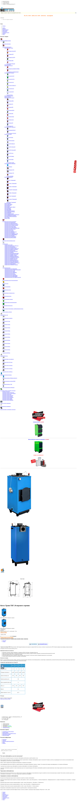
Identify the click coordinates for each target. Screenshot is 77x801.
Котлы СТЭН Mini (10, 176)
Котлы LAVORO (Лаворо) (9, 72)
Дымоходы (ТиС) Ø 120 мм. (7, 365)
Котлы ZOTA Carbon (10, 162)
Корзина (4, 743)
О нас (4, 34)
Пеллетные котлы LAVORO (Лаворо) (11, 225)
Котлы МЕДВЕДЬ (8, 208)
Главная (4, 792)
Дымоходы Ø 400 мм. (6, 352)
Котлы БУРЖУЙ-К (8, 212)
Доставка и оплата (6, 32)
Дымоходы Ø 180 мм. (6, 337)
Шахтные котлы (5, 283)
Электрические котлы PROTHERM (11, 276)
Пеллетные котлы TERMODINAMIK (11, 233)
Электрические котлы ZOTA (10, 273)
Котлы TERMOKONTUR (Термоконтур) (12, 214)
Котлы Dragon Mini (10, 100)
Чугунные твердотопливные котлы (9, 240)
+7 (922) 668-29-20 (6, 2)
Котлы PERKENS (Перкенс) (10, 210)
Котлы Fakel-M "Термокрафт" (12, 189)
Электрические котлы (6, 267)
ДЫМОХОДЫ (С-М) (4, 315)
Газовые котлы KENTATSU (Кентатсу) (11, 245)
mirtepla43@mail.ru (6, 1)
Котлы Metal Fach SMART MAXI (12, 71)
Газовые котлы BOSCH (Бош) (10, 250)
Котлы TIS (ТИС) (8, 64)
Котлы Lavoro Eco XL (11, 79)
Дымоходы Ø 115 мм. (6, 321)
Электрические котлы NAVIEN (10, 274)
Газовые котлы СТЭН (8, 244)
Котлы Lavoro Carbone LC (11, 85)
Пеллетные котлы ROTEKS (10, 235)
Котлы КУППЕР (8, 203)
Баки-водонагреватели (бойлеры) (8, 387)
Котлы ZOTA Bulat (10, 159)
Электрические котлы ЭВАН (10, 271)
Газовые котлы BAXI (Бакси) (10, 246)
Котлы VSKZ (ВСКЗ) (8, 204)
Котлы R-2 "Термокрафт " (11, 180)
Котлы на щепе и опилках (7, 311)
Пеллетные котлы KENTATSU (10, 222)
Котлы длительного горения (8, 299)
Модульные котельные (7, 43)
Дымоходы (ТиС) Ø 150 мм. (7, 368)
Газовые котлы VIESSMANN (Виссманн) (12, 262)
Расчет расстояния (6, 735)
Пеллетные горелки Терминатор (8, 392)
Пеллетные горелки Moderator (8, 400)
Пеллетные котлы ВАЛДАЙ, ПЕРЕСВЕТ (12, 228)
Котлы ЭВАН (7, 217)
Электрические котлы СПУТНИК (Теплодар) (13, 277)
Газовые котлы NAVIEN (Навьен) (11, 247)
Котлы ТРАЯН (7, 206)
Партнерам (4, 739)
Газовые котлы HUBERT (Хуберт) (11, 255)
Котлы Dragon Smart (10, 116)
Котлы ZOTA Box (10, 137)
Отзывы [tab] (4, 641)
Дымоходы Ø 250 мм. (6, 343)
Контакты (4, 28)
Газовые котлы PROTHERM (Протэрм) (12, 260)
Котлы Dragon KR (10, 107)
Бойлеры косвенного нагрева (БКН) (9, 381)
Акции (4, 27)
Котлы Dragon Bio (10, 113)
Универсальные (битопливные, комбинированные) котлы (13, 308)
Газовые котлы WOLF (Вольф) (10, 263)
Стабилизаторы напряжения (5, 406)
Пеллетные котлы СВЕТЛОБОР (10, 236)
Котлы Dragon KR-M (10, 110)
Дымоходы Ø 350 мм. (6, 349)
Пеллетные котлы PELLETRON (10, 237)
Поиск (4, 742)
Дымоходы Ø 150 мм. (6, 330)
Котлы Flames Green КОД (11, 51)
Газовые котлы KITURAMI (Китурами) (12, 253)
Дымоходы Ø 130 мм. (6, 327)
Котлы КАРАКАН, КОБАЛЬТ (10, 163)
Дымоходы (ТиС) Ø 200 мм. (7, 371)
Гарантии (4, 740)
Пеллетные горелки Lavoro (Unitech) (9, 393)
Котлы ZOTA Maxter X (11, 143)
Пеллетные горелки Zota (7, 394)
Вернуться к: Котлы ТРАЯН (5, 698)
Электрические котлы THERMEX (11, 272)
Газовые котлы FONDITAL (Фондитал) (12, 248)
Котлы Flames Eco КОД (11, 57)
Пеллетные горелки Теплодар (8, 395)
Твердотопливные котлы (7, 47)
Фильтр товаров (5, 732)
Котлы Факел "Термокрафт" (12, 183)
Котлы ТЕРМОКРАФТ (9, 177)
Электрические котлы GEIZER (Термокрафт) (13, 269)
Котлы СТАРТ (7, 218)
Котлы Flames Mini (10, 60)
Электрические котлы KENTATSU (11, 268)
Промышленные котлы (7, 289)
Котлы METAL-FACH (9, 65)
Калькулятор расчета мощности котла (9, 733)
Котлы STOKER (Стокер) (9, 213)
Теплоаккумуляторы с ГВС (7, 384)
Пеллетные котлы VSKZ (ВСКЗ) (10, 227)
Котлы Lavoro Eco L (10, 82)
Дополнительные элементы (7, 318)
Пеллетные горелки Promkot (8, 396)
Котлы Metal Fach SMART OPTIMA (13, 68)
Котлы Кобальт (9, 166)
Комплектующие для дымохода (8, 359)
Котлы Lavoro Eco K (10, 88)
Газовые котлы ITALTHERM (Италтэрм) (12, 257)
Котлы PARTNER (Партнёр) (10, 211)
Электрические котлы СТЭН (10, 270)
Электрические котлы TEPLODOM (11, 275)
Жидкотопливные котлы (7, 296)
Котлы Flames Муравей (11, 63)
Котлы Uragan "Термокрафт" (12, 199)
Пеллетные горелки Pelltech (7, 399)
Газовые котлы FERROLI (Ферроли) (11, 249)
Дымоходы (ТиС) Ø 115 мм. (7, 362)
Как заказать (5, 31)
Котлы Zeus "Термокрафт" (11, 202)
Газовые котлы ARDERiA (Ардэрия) (11, 258)
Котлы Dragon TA (10, 104)
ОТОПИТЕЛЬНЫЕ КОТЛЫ (5, 40)
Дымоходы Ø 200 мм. (6, 340)
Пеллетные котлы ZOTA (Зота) (10, 226)
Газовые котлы (5, 243)
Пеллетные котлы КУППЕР (10, 232)
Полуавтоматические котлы (7, 305)
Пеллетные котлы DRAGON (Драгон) (11, 224)
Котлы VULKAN (8, 96)
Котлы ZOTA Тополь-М (11, 146)
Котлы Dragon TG (10, 126)
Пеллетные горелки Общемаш (8, 397)
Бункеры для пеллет (6, 391)
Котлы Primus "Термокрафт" (12, 186)
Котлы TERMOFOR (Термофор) (10, 215)
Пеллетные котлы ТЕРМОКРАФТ (11, 234)
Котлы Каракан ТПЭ (10, 169)
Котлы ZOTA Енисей (10, 140)
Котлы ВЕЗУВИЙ (8, 209)
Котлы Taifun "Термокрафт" (12, 192)
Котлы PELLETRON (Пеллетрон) (11, 216)
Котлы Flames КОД (10, 54)
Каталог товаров (5, 29)
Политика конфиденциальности (8, 741)
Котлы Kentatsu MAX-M (11, 130)
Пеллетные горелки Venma (7, 398)
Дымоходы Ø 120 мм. (6, 324)
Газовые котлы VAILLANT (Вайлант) (11, 261)
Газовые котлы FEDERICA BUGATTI (11, 254)
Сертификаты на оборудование (8, 731)
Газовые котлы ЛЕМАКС (9, 252)
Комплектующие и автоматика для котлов (7, 409)
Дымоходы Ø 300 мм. (6, 346)
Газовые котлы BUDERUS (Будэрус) (11, 251)
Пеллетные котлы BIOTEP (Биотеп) (11, 223)
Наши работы (5, 30)
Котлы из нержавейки (6, 286)
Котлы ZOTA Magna (10, 156)
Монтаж (4, 33)
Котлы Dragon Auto (10, 119)
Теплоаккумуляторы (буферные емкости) (10, 378)
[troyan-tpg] (4, 616)
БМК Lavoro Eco (10, 94)
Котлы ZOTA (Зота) (8, 134)
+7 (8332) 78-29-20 (6, 3)
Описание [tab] (4, 640)
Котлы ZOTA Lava (10, 153)
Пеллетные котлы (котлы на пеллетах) (9, 221)
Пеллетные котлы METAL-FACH (11, 231)
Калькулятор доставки (6, 734)
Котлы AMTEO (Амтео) (9, 95)
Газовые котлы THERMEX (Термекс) (11, 264)
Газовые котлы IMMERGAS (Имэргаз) (11, 256)
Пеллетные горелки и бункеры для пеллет (7, 390)
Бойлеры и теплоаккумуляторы (6, 374)
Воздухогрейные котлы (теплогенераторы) (10, 280)
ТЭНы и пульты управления (5, 403)
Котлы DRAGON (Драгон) (9, 97)
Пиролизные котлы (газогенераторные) (10, 302)
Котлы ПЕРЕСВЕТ (8, 205)
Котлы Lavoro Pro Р (10, 91)
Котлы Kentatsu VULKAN (11, 133)
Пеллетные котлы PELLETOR (10, 229)
